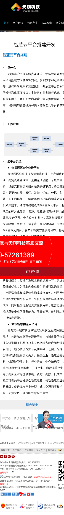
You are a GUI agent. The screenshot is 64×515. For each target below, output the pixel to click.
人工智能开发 (23, 443)
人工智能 (47, 22)
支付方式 (40, 450)
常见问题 (52, 450)
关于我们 (17, 450)
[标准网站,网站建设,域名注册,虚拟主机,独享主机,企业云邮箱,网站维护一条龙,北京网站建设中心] (17, 495)
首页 (6, 22)
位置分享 (4, 484)
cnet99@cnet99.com (42, 477)
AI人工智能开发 (38, 443)
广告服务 (29, 450)
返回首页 (5, 450)
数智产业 (32, 22)
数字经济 (18, 22)
